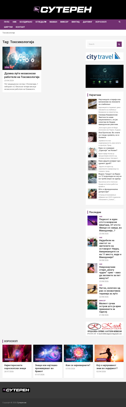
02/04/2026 (101, 372)
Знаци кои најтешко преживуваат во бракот (46, 368)
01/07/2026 (39, 375)
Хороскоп (100, 22)
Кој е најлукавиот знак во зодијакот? (107, 367)
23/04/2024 (9, 81)
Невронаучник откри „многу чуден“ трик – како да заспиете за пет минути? (110, 273)
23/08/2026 (104, 281)
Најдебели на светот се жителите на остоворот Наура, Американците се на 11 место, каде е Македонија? (110, 249)
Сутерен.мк (21, 402)
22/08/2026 (104, 297)
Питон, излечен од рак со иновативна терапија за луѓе (109, 291)
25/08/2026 (104, 234)
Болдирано (26, 22)
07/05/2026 (70, 369)
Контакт (20, 27)
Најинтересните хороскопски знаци (15, 367)
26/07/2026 (9, 372)
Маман (53, 22)
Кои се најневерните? (78, 365)
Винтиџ (76, 22)
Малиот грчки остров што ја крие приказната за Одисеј (110, 307)
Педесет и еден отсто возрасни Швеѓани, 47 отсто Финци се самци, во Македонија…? (110, 225)
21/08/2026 (104, 315)
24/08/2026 (104, 260)
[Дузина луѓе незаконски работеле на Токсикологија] (21, 58)
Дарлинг (87, 22)
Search (119, 44)
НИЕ (14, 22)
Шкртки (8, 27)
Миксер (64, 22)
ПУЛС (6, 22)
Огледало (40, 22)
